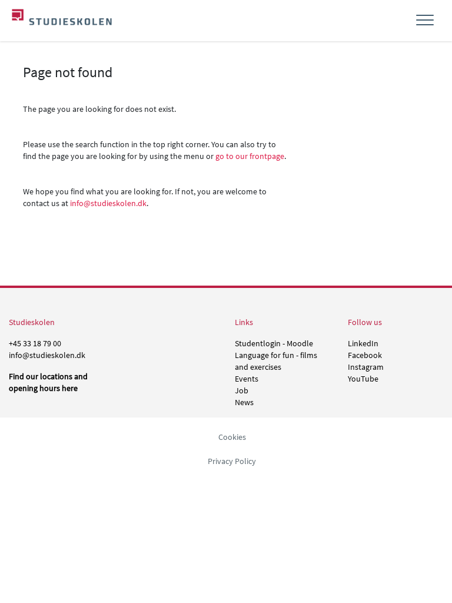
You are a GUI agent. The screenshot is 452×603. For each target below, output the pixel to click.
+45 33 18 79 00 (35, 343)
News (244, 402)
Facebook (365, 355)
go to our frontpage (249, 156)
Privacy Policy (232, 461)
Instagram (366, 367)
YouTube (363, 378)
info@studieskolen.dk (108, 203)
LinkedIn (363, 343)
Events (246, 378)
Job (241, 390)
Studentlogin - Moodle (274, 343)
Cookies (232, 437)
